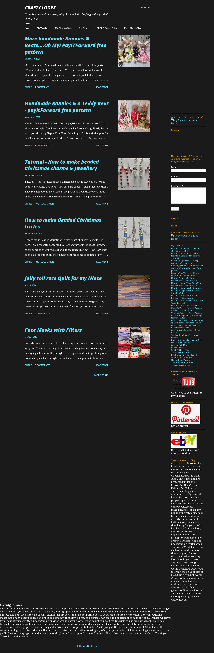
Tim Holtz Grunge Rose (182, 362)
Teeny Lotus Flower (180, 365)
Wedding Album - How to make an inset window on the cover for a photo (187, 268)
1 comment (42, 87)
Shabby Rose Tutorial (181, 360)
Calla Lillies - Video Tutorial (184, 310)
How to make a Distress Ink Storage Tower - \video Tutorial (186, 306)
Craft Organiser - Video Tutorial (186, 313)
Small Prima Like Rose (181, 357)
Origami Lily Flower (180, 345)
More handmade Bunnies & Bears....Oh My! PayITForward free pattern (65, 45)
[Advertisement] (187, 74)
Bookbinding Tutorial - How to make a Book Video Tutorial (185, 274)
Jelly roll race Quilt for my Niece (63, 278)
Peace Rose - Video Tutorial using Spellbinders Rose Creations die (187, 321)
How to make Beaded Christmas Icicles (63, 223)
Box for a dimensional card (184, 355)
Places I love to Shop (132, 28)
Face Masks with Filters (53, 329)
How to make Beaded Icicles (184, 253)
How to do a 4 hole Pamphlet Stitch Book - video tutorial (185, 279)
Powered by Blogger (88, 646)
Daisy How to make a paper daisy (186, 340)
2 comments (42, 313)
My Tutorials (42, 28)
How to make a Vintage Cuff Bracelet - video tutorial (184, 296)
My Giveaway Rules (63, 28)
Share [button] (28, 87)
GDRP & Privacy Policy (107, 28)
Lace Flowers (177, 347)
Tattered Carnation (180, 352)
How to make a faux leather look (186, 288)
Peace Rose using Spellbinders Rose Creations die (185, 326)
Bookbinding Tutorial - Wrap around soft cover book (184, 261)
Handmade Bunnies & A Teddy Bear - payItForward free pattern (66, 106)
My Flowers (84, 28)
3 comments (42, 365)
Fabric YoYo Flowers (181, 342)
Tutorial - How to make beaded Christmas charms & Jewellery (62, 165)
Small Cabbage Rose (180, 350)
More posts (101, 375)
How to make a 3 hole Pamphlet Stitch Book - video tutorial (186, 284)
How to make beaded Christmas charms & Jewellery (186, 249)
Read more (101, 87)
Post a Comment (45, 203)
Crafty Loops (40, 8)
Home (27, 28)
